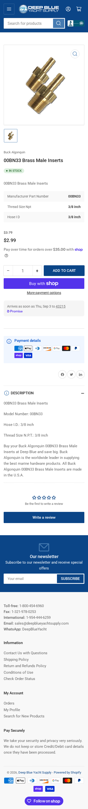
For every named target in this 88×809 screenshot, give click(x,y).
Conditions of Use (18, 672)
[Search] (58, 23)
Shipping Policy (16, 659)
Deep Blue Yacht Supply (34, 772)
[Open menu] (9, 9)
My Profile (12, 710)
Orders (9, 703)
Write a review (44, 517)
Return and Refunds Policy (25, 666)
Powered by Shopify (67, 772)
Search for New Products (24, 716)
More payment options (44, 293)
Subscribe (70, 579)
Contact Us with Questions (25, 653)
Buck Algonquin (14, 152)
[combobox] (34, 23)
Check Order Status (19, 679)
